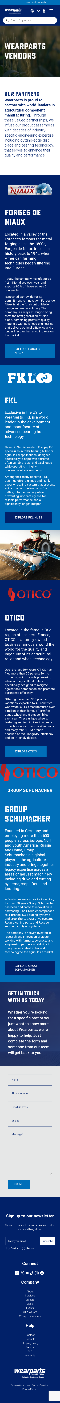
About (30, 1291)
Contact (30, 1334)
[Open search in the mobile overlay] (30, 20)
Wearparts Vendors (30, 1316)
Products (30, 1339)
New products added (30, 2)
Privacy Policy (29, 1389)
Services (30, 1295)
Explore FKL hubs (28, 517)
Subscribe (47, 1241)
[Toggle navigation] (51, 10)
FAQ (30, 1351)
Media (30, 1303)
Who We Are (30, 1312)
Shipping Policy (30, 1343)
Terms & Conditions (20, 1385)
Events (30, 1307)
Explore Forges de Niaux (29, 351)
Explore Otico (25, 751)
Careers (30, 1299)
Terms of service (40, 1385)
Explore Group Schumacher (26, 967)
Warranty (30, 1355)
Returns (30, 1347)
